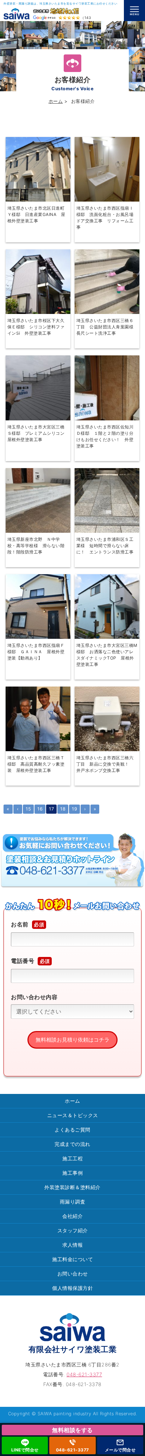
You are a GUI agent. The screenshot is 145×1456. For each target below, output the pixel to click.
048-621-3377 (72, 1449)
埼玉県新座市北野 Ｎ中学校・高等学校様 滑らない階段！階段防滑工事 (36, 546)
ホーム (56, 101)
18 (62, 809)
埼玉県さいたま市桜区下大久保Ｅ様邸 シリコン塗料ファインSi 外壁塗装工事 (36, 327)
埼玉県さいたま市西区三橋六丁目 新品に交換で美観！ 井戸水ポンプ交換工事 (105, 764)
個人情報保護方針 (72, 1288)
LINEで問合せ (25, 1449)
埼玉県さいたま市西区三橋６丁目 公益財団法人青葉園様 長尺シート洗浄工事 (107, 327)
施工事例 (72, 1173)
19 (74, 809)
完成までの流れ (72, 1144)
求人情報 (72, 1245)
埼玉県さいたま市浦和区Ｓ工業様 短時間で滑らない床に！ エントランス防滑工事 (105, 546)
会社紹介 (72, 1216)
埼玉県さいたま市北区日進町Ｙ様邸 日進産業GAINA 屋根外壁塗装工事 (36, 214)
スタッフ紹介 (72, 1230)
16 (40, 809)
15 (28, 809)
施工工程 (72, 1158)
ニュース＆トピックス (72, 1115)
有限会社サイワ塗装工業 (73, 1349)
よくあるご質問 (72, 1130)
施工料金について (72, 1259)
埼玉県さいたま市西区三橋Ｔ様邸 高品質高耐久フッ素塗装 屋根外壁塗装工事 (36, 764)
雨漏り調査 (73, 1202)
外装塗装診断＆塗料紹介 (72, 1187)
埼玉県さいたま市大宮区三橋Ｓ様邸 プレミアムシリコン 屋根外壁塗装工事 (38, 433)
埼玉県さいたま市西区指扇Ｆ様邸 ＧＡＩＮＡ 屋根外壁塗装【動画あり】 (36, 652)
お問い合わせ (72, 1274)
